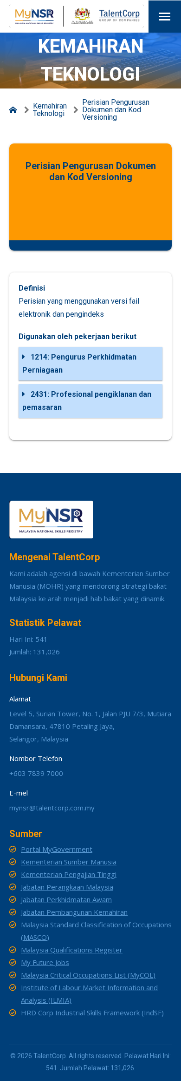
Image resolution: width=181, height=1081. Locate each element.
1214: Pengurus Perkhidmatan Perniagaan (79, 363)
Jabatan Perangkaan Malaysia (67, 886)
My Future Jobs (45, 962)
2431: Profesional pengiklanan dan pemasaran (86, 401)
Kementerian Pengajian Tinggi (68, 874)
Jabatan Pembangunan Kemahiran (74, 912)
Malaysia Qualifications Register (72, 949)
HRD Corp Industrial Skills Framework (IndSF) (92, 1012)
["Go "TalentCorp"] (14, 110)
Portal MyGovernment (56, 849)
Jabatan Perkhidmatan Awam (66, 899)
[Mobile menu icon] (165, 16)
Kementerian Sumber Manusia (68, 861)
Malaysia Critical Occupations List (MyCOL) (88, 974)
